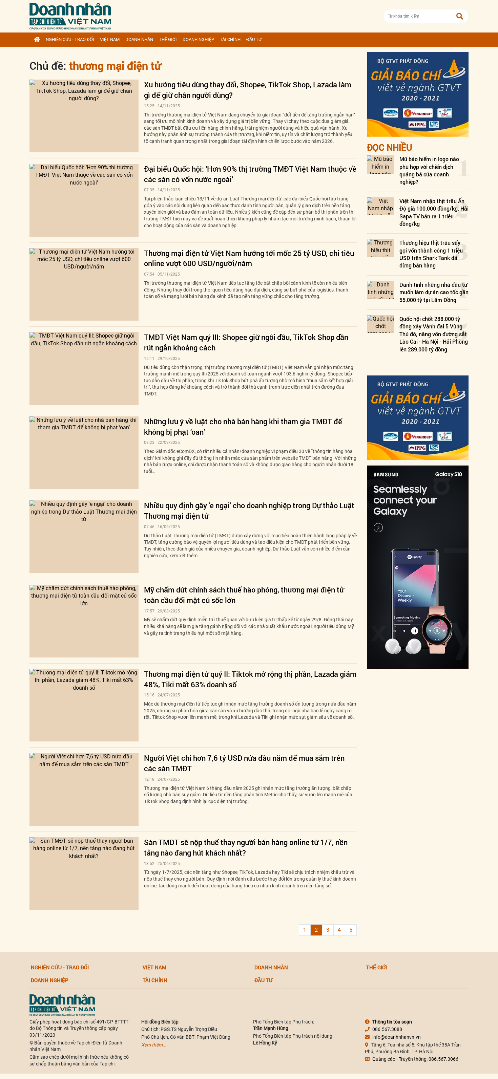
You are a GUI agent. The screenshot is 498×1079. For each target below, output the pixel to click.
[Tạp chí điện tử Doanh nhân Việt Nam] (70, 14)
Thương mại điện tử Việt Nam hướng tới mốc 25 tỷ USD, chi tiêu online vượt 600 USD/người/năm (249, 258)
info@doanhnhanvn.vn (396, 1037)
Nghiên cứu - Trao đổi (70, 39)
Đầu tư (254, 39)
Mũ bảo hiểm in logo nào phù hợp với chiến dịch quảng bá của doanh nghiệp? (429, 170)
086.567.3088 (387, 1029)
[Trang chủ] (37, 40)
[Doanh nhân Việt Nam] (62, 1004)
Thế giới (168, 39)
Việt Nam (110, 39)
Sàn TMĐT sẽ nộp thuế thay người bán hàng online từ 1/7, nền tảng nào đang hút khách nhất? (246, 847)
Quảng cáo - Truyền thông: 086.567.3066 (415, 1059)
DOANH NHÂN (139, 39)
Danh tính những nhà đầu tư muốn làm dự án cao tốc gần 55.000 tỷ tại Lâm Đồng (434, 292)
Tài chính (230, 39)
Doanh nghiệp (198, 39)
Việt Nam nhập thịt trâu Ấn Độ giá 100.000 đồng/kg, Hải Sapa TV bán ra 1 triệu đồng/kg (434, 212)
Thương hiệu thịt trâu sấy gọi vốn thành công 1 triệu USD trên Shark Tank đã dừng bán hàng (431, 254)
